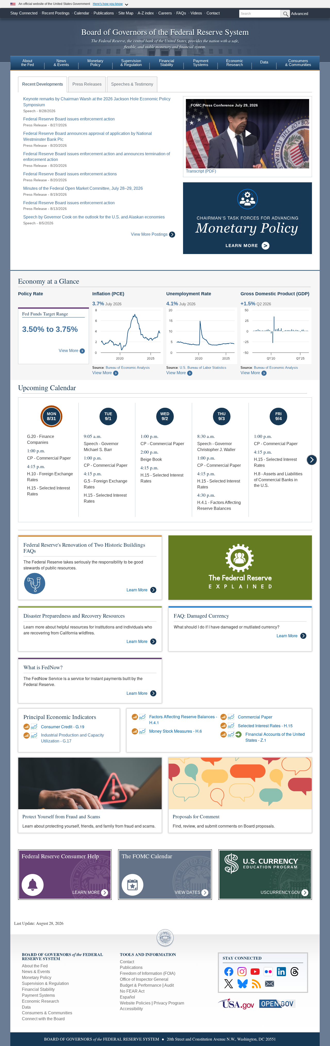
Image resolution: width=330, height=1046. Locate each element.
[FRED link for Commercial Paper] (231, 717)
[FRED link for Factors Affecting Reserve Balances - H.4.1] (143, 717)
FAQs (181, 13)
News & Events (36, 971)
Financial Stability (38, 989)
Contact (213, 13)
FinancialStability (166, 63)
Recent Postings (56, 13)
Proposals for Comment (196, 816)
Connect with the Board (43, 1019)
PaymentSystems (200, 63)
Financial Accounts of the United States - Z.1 (275, 737)
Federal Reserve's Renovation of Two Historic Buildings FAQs (84, 547)
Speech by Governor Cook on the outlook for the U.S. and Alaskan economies (94, 217)
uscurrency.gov (281, 892)
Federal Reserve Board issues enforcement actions (70, 174)
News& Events (61, 63)
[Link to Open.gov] (279, 1003)
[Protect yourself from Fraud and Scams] (90, 783)
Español (127, 997)
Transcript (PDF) (201, 171)
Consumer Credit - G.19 (62, 727)
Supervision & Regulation (45, 983)
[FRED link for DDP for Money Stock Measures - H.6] (143, 731)
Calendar (81, 13)
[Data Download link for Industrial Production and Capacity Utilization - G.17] (27, 735)
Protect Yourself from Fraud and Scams (61, 816)
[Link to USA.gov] (238, 1003)
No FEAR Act (132, 991)
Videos (196, 13)
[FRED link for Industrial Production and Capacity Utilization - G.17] (34, 735)
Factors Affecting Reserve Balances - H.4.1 (183, 719)
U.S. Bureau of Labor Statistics (203, 368)
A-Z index (146, 13)
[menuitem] (27, 63)
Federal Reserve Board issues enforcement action (69, 119)
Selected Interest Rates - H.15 (265, 726)
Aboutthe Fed (27, 63)
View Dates (188, 892)
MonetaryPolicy (95, 63)
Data (264, 62)
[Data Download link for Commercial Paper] (224, 717)
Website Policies (135, 1003)
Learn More (137, 590)
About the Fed (35, 966)
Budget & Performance (140, 985)
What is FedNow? (42, 667)
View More (68, 350)
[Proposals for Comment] (240, 783)
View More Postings (149, 234)
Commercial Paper (255, 717)
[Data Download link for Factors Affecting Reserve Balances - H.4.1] (135, 717)
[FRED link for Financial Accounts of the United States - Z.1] (231, 734)
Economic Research (40, 1001)
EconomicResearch (234, 63)
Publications (104, 13)
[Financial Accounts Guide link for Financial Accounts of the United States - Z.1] (239, 734)
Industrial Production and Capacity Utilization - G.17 (72, 738)
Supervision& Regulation (131, 63)
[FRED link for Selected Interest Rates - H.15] (231, 726)
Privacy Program (169, 1003)
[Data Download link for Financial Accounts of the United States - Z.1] (224, 734)
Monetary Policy (36, 977)
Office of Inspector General (144, 979)
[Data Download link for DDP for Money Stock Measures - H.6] (135, 731)
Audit (169, 985)
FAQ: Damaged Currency (201, 615)
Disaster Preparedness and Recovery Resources (74, 615)
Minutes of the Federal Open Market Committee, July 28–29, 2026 (83, 188)
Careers (165, 13)
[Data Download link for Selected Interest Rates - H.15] (224, 726)
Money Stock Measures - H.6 (175, 731)
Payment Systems (38, 995)
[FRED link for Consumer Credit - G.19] (34, 727)
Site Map (125, 13)
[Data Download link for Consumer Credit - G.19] (27, 727)
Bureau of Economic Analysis (128, 368)
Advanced (299, 13)
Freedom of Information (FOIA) (147, 973)
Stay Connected (23, 13)
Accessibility (131, 1009)
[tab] (42, 84)
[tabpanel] (96, 167)
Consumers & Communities (298, 63)
